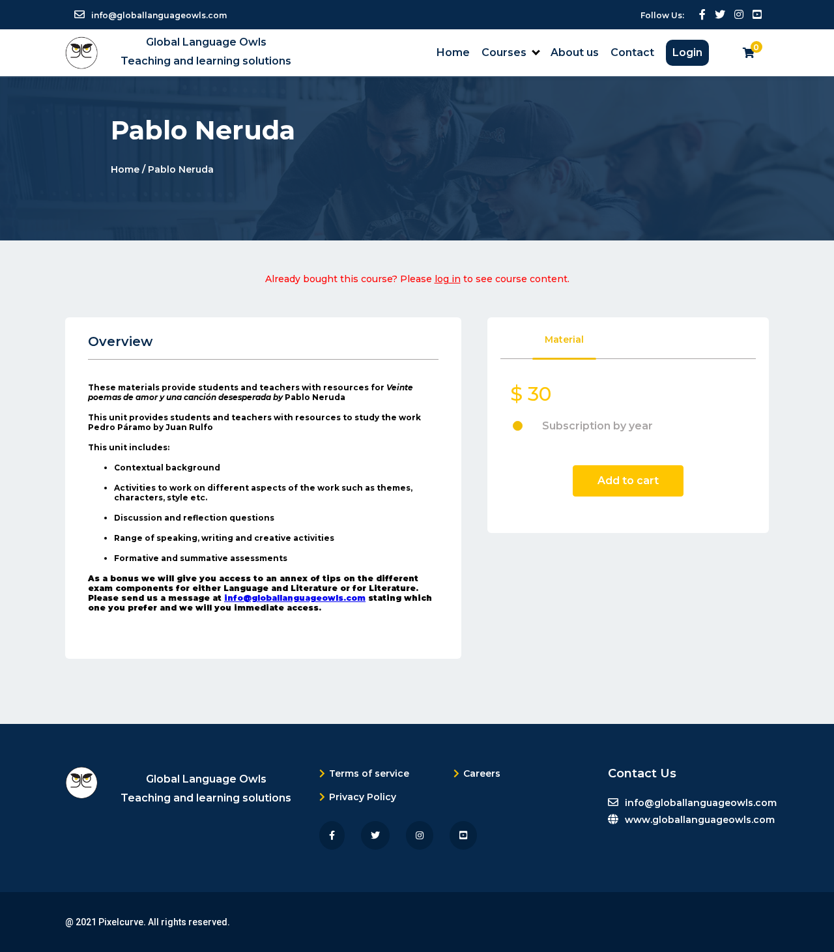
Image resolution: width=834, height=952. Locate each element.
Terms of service (369, 773)
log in (448, 279)
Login (687, 52)
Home (453, 52)
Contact (632, 52)
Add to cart (628, 480)
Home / (129, 169)
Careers (481, 773)
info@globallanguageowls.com (295, 598)
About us (575, 52)
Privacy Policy (362, 797)
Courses (504, 52)
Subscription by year (597, 426)
